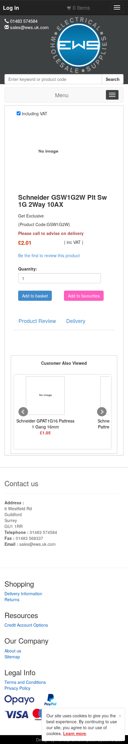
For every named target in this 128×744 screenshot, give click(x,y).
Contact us (21, 483)
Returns (11, 599)
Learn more (74, 733)
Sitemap (12, 657)
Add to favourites (84, 296)
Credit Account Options (26, 625)
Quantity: (27, 269)
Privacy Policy (17, 688)
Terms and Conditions (25, 682)
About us (12, 651)
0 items (81, 7)
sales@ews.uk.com (37, 544)
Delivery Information (23, 593)
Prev (23, 412)
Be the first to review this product (49, 255)
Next (102, 412)
